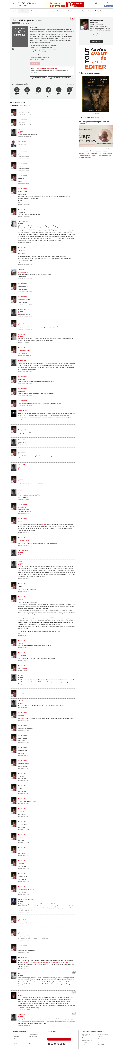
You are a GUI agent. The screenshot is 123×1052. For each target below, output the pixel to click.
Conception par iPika (102, 1041)
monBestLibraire (70, 11)
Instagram (61, 1043)
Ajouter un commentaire (61, 78)
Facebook (49, 1043)
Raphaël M (21, 1014)
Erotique (31, 1041)
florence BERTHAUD (24, 310)
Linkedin (58, 1043)
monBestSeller (22, 411)
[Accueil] (22, 4)
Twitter (52, 1043)
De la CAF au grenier (33, 15)
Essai (15, 1043)
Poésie (31, 1039)
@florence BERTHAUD (24, 300)
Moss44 (20, 675)
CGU (83, 1045)
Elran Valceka (22, 141)
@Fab (19, 948)
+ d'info (69, 84)
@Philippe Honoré (23, 540)
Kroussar (21, 993)
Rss (64, 1043)
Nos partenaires (102, 1047)
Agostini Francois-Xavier (26, 899)
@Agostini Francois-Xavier (26, 889)
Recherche (110, 11)
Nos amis (100, 1036)
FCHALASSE (21, 465)
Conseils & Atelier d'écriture (97, 11)
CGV (83, 1047)
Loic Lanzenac (27, 23)
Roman (16, 1034)
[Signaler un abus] (13, 49)
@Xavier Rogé (22, 324)
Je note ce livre (40, 78)
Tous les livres (23, 11)
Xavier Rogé (21, 334)
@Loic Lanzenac (23, 272)
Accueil (13, 11)
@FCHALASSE (22, 507)
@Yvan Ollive (22, 250)
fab (19, 973)
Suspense (16, 23)
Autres (31, 1043)
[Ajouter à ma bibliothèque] (72, 88)
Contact (84, 1042)
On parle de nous (103, 1039)
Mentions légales (103, 1034)
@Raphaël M (21, 920)
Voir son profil (96, 42)
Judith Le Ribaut (23, 221)
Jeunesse (16, 1041)
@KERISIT (20, 480)
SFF (14, 1039)
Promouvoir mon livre (38, 11)
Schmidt (20, 701)
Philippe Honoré (23, 550)
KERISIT (20, 490)
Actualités (81, 11)
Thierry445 (21, 440)
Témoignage (33, 1036)
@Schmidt (21, 715)
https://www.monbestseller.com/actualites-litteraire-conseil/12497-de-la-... (47, 962)
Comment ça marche (86, 1034)
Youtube (55, 1043)
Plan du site (101, 1045)
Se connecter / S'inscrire (105, 3)
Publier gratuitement (55, 11)
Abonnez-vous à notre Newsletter (59, 1039)
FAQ (83, 1038)
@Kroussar (21, 933)
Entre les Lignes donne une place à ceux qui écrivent (94, 123)
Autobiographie (34, 1034)
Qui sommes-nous (87, 1040)
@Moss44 (24, 668)
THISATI (20, 130)
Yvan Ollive (21, 269)
